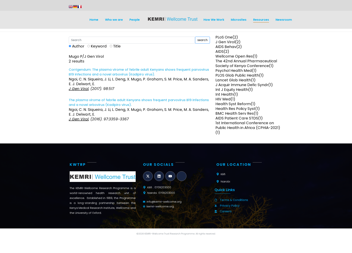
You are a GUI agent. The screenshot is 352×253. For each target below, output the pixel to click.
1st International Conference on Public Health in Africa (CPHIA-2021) (247, 125)
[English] (71, 6)
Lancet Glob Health (233, 80)
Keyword (99, 46)
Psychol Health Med (233, 70)
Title (117, 46)
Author (78, 46)
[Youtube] (170, 176)
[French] (80, 6)
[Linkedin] (159, 176)
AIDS (219, 51)
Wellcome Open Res (234, 56)
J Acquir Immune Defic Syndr (241, 84)
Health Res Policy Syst (235, 108)
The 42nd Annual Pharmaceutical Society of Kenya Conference (246, 63)
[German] (75, 6)
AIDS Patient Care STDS (236, 118)
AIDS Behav (225, 46)
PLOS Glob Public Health (237, 75)
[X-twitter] (148, 176)
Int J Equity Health (231, 89)
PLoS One (223, 37)
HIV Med (223, 99)
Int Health (224, 94)
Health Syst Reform (233, 103)
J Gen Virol (225, 42)
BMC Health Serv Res (234, 113)
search (202, 40)
